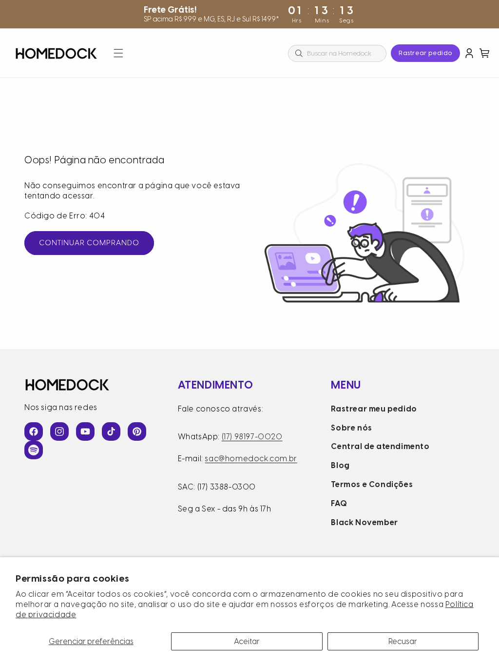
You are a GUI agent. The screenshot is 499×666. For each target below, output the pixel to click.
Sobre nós (351, 427)
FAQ (339, 503)
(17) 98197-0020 (252, 436)
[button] (118, 53)
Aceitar (247, 641)
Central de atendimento (380, 446)
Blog (340, 465)
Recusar (402, 641)
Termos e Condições (372, 484)
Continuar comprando (89, 242)
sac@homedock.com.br (251, 458)
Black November (364, 522)
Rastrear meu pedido (374, 408)
